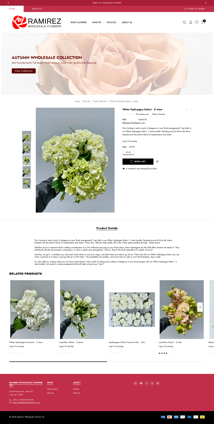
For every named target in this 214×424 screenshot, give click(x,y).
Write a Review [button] (158, 114)
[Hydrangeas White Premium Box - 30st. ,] (132, 309)
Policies (76, 389)
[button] (24, 70)
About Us (76, 393)
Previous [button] (8, 3)
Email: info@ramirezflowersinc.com (26, 402)
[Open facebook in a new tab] (147, 383)
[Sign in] (190, 22)
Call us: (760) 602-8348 (23, 399)
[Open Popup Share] (157, 162)
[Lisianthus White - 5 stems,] (82, 309)
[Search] (184, 22)
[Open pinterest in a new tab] (158, 383)
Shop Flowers (52, 389)
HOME (12, 8)
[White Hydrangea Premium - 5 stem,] (32, 309)
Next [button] (206, 3)
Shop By (50, 393)
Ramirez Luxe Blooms (107, 2)
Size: (128, 146)
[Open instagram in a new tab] (135, 383)
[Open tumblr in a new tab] (152, 383)
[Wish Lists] (196, 22)
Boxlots (37, 8)
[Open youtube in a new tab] (141, 383)
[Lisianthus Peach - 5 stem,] (182, 309)
